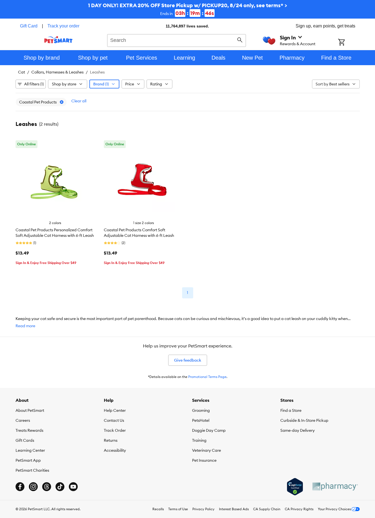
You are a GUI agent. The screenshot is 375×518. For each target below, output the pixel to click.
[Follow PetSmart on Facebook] (20, 486)
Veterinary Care (206, 450)
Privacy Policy (203, 509)
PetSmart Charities (32, 470)
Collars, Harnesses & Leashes (57, 72)
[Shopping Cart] (348, 43)
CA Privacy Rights (299, 509)
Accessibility (115, 450)
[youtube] (73, 486)
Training (199, 440)
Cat (21, 72)
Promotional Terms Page (207, 377)
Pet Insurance (204, 460)
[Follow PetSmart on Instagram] (33, 486)
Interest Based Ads (234, 509)
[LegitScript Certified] (295, 487)
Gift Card (28, 26)
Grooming (201, 410)
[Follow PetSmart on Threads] (46, 486)
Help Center (115, 410)
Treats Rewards (29, 430)
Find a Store (290, 410)
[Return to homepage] (58, 39)
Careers (23, 420)
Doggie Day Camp (209, 430)
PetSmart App (28, 460)
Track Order (115, 430)
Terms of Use (178, 509)
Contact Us (114, 420)
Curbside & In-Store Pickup (304, 420)
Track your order (63, 26)
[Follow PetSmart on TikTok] (60, 486)
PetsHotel (200, 420)
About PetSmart (30, 410)
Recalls (158, 509)
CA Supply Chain (266, 509)
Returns (110, 440)
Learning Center (30, 450)
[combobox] (176, 39)
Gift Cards (25, 440)
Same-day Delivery (297, 430)
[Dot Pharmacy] (335, 486)
